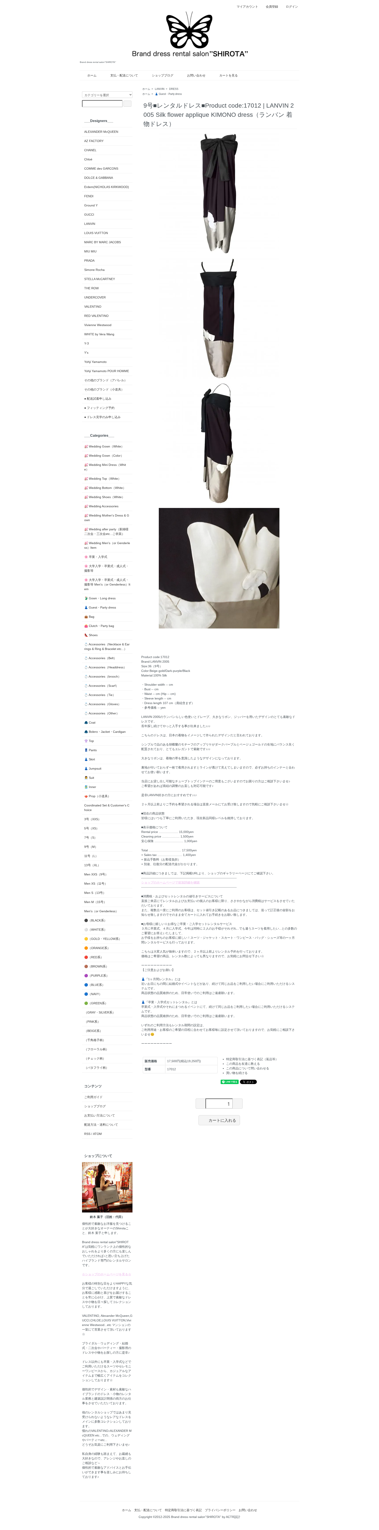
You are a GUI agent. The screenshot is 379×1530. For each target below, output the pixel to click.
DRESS (173, 89)
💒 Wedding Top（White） (102, 478)
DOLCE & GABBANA (98, 177)
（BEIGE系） (93, 1031)
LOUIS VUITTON (96, 233)
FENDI (88, 196)
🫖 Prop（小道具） (97, 796)
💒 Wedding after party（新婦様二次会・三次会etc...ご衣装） (106, 531)
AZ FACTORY (94, 141)
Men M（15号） (95, 902)
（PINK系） (92, 1021)
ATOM (97, 1134)
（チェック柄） (95, 1058)
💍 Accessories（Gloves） (102, 704)
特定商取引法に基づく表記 (183, 1510)
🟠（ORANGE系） (97, 948)
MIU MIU (90, 251)
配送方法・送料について (101, 1124)
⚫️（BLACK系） (95, 920)
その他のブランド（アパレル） (105, 380)
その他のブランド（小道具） (104, 389)
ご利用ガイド (93, 1097)
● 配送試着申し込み (97, 398)
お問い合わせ (196, 75)
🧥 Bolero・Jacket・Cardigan (105, 731)
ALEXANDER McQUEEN (101, 131)
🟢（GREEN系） (96, 1003)
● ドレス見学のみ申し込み (102, 417)
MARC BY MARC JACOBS (102, 242)
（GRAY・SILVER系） (99, 1012)
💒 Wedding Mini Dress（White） (105, 467)
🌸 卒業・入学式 (95, 557)
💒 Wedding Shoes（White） (104, 497)
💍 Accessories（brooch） (102, 676)
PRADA (89, 260)
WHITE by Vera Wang (99, 334)
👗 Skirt (89, 759)
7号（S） (90, 837)
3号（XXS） (92, 819)
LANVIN (159, 89)
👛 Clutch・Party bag (99, 626)
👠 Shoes (91, 635)
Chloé (88, 159)
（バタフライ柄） (96, 1067)
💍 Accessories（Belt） (100, 658)
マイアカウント (247, 6)
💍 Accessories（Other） (101, 713)
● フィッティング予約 (99, 408)
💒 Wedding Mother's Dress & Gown (106, 518)
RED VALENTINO (96, 316)
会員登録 (272, 6)
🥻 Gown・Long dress (100, 598)
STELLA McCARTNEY (99, 279)
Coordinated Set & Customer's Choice (106, 808)
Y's (86, 352)
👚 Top (89, 741)
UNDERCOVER (95, 297)
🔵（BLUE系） (94, 985)
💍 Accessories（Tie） (100, 695)
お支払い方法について (99, 1115)
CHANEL (90, 150)
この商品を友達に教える (243, 1063)
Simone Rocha (94, 270)
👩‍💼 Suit (89, 777)
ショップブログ (162, 75)
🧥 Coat (89, 722)
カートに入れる (222, 1120)
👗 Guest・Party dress (168, 94)
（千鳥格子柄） (95, 1040)
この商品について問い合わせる (247, 1068)
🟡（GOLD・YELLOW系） (103, 939)
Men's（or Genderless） (101, 911)
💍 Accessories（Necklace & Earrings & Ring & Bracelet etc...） (107, 647)
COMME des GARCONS (101, 168)
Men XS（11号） (95, 883)
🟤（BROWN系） (96, 966)
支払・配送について (124, 75)
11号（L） (91, 856)
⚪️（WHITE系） (95, 929)
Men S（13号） (95, 893)
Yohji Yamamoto (95, 362)
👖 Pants (90, 750)
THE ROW (91, 288)
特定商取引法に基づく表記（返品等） (252, 1059)
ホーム (92, 75)
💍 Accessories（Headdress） (105, 667)
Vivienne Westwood (97, 325)
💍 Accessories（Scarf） (101, 685)
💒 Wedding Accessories (101, 506)
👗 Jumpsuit (92, 768)
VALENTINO (92, 306)
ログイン (292, 6)
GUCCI (89, 214)
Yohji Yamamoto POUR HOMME (106, 371)
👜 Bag (89, 616)
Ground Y (91, 205)
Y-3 (86, 343)
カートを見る (228, 75)
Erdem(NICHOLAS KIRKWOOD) (106, 187)
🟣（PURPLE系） (96, 975)
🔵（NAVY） (93, 994)
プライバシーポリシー (220, 1510)
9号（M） (91, 846)
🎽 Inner (90, 787)
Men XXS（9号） (96, 874)
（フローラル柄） (96, 1049)
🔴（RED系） (94, 957)
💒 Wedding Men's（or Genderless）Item (107, 545)
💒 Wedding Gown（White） (104, 446)
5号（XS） (91, 828)
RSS (87, 1134)
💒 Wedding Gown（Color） (104, 455)
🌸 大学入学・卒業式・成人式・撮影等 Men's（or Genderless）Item (107, 584)
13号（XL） (92, 865)
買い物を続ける (237, 1073)
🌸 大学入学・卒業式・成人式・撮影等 (106, 568)
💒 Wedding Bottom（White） (105, 488)
